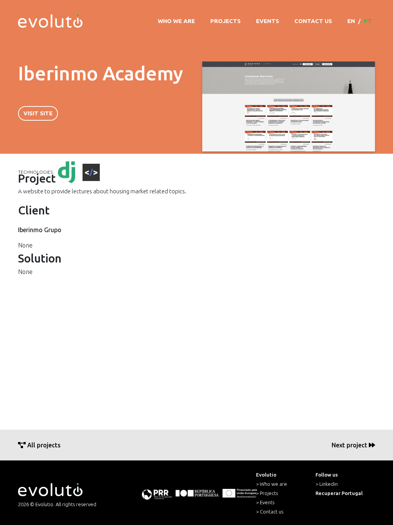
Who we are (176, 21)
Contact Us (313, 21)
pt (368, 21)
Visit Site (38, 113)
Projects (225, 21)
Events (267, 21)
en (351, 21)
